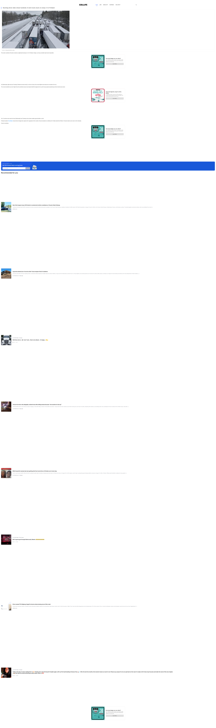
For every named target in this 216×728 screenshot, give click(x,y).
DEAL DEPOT (118, 4)
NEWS (97, 4)
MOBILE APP (105, 4)
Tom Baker (10, 120)
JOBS (100, 4)
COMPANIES (111, 4)
